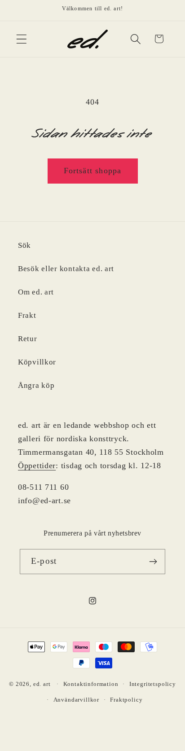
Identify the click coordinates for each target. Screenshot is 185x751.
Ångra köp (36, 385)
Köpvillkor (37, 362)
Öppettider (37, 465)
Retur (27, 338)
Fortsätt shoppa (93, 170)
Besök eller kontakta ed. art (66, 268)
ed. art (42, 684)
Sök (24, 245)
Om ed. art (36, 292)
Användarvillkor (76, 699)
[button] (22, 39)
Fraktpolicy (126, 699)
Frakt (27, 315)
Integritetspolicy (152, 684)
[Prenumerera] (153, 561)
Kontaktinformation (91, 684)
